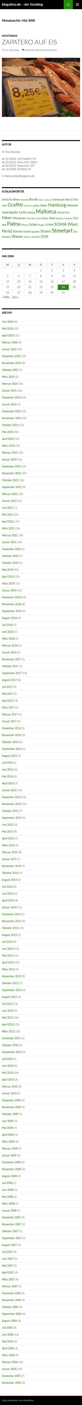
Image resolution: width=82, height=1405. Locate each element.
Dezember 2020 (11, 549)
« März (6, 297)
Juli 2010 (7, 1059)
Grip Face (28, 206)
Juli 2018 (7, 625)
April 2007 (8, 1272)
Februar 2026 (10, 342)
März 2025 (8, 377)
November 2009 (11, 1107)
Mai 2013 (7, 955)
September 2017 (12, 673)
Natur (45, 218)
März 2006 (8, 1355)
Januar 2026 (9, 349)
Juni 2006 (8, 1334)
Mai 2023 (7, 432)
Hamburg (57, 205)
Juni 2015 (8, 825)
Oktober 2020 (10, 556)
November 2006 (11, 1300)
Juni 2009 (8, 1121)
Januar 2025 (9, 390)
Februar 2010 (10, 1086)
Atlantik (24, 200)
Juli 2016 (7, 763)
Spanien (35, 231)
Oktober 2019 (10, 563)
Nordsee (68, 218)
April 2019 (8, 577)
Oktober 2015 (10, 811)
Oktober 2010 (10, 1045)
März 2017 (8, 707)
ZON (44, 236)
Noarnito (59, 218)
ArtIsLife (7, 199)
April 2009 (8, 1135)
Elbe (67, 199)
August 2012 (9, 997)
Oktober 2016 (10, 742)
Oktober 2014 (10, 873)
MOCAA (30, 218)
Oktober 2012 (10, 983)
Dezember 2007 (11, 1217)
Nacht (38, 218)
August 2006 (9, 1321)
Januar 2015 (9, 859)
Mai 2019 (7, 570)
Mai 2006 (7, 1341)
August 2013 (9, 935)
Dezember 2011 (11, 1038)
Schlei (33, 224)
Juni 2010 (8, 1066)
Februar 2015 (10, 852)
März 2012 (8, 1031)
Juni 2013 (8, 949)
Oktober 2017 (10, 666)
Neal (52, 218)
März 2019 (8, 583)
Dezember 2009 (11, 1100)
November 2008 (11, 1169)
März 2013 (8, 969)
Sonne (17, 231)
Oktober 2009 (10, 1114)
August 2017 (9, 680)
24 (63, 287)
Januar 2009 (9, 1155)
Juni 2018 (8, 632)
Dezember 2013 (11, 914)
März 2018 (8, 639)
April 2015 (8, 838)
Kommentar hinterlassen (41, 50)
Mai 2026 (7, 328)
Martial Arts (63, 212)
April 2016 (8, 783)
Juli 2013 (7, 942)
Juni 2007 (8, 1259)
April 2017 (8, 701)
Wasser (17, 236)
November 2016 (11, 735)
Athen (16, 199)
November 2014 (11, 866)
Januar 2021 (9, 542)
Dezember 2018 (11, 597)
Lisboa (31, 212)
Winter (27, 237)
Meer (7, 218)
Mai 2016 (7, 776)
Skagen (41, 225)
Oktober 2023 (10, 425)
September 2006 (12, 1314)
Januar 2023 (9, 459)
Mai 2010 (7, 1073)
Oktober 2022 (10, 480)
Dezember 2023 (11, 411)
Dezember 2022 (11, 466)
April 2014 (8, 900)
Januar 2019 (9, 590)
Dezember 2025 (11, 356)
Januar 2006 (9, 1369)
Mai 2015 (7, 831)
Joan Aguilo (10, 212)
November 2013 (11, 921)
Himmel (72, 205)
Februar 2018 (10, 645)
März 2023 (8, 446)
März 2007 (8, 1279)
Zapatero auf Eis (29, 42)
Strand (45, 231)
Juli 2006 (7, 1328)
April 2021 (8, 521)
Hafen (43, 205)
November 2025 (11, 363)
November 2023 (11, 418)
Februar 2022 (10, 494)
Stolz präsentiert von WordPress (18, 1400)
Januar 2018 (9, 652)
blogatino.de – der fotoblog (22, 4)
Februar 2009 (10, 1148)
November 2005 (11, 1383)
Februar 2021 (10, 535)
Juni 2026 (8, 322)
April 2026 (8, 335)
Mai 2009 (7, 1128)
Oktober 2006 (10, 1307)
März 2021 (8, 528)
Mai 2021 (7, 515)
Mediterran (9, 36)
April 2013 (8, 962)
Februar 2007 (10, 1286)
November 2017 (11, 659)
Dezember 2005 (11, 1376)
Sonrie (27, 231)
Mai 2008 (7, 1197)
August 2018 (9, 618)
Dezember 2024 (11, 397)
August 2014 (9, 880)
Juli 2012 (7, 1004)
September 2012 (12, 990)
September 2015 (12, 818)
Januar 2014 (9, 907)
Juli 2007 (7, 1252)
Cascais (47, 200)
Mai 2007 (7, 1266)
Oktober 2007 (10, 1231)
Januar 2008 (9, 1210)
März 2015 (8, 845)
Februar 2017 (10, 714)
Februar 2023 (10, 452)
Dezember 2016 (11, 728)
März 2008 (8, 1204)
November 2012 (11, 976)
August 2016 (9, 756)
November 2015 (11, 804)
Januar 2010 (9, 1093)
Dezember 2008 (11, 1162)
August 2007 (9, 1245)
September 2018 (12, 611)
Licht (22, 212)
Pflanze (24, 225)
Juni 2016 (8, 769)
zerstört (35, 237)
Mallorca (46, 211)
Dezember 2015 (11, 797)
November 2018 (11, 604)
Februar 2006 (10, 1362)
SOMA (49, 224)
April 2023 (8, 439)
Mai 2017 (7, 694)
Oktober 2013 (10, 928)
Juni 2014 (8, 893)
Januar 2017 (9, 721)
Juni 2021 (8, 508)
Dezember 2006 (11, 1293)
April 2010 (8, 1079)
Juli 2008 (7, 1183)
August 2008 (9, 1176)
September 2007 (12, 1238)
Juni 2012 (8, 1011)
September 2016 (12, 749)
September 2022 (12, 487)
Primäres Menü (77, 4)
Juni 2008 (8, 1190)
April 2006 (8, 1348)
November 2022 (11, 473)
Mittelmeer (19, 218)
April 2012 (8, 1024)
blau (41, 200)
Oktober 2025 (10, 370)
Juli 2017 (7, 687)
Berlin (33, 199)
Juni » (15, 297)
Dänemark (58, 199)
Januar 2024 (9, 404)
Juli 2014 (7, 887)
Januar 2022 (9, 501)
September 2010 (12, 1052)
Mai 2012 (7, 1017)
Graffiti (15, 204)
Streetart (62, 231)
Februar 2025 (10, 384)
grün (36, 205)
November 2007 (11, 1224)
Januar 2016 (9, 790)
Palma (13, 224)
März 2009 (8, 1141)
